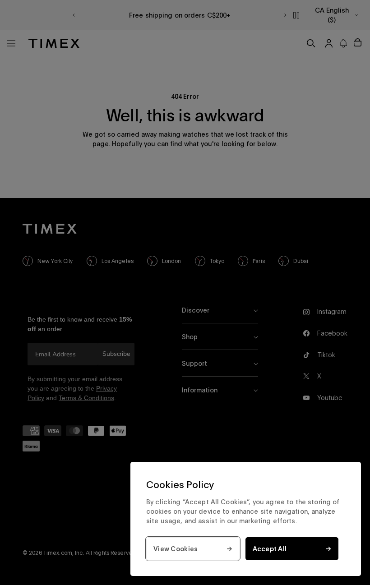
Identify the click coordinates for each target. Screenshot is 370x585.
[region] (245, 519)
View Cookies (175, 548)
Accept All (270, 548)
